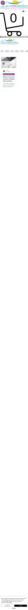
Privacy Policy (9, 602)
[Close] (26, 598)
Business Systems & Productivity (9, 74)
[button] (7, 51)
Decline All (7, 605)
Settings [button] (14, 608)
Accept (20, 605)
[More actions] (14, 71)
